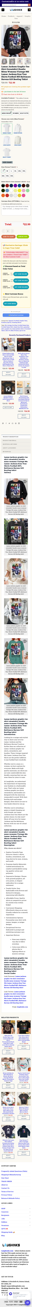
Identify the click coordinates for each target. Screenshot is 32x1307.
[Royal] (20, 185)
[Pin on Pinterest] (15, 423)
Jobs (3, 1219)
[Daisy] (20, 190)
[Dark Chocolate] (24, 185)
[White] (11, 190)
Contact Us (5, 1188)
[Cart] (29, 10)
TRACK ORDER (6, 1181)
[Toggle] (30, 1208)
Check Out (22, 236)
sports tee (22, 330)
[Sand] (15, 190)
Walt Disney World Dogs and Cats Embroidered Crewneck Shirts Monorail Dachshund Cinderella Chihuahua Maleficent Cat (23, 402)
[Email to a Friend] (12, 423)
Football (16, 320)
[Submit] (29, 5)
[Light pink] (24, 190)
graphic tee (8, 329)
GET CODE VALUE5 (21, 274)
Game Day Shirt (18, 327)
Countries (4, 1212)
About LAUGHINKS (9, 448)
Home (4, 16)
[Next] (27, 41)
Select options (8, 373)
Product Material (9, 440)
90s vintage (8, 325)
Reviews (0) (7, 451)
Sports (9, 322)
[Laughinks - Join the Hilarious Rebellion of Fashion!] (16, 10)
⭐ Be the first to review (16, 315)
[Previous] (4, 41)
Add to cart (8, 237)
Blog (3, 1235)
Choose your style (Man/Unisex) (12, 119)
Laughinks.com (7, 1251)
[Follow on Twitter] (5, 1295)
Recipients (5, 1215)
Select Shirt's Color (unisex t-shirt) (13, 181)
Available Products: (8, 98)
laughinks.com (22, 1007)
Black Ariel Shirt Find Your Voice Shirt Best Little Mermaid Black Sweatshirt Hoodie (8, 1110)
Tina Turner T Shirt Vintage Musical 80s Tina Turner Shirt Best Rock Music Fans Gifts (23, 1144)
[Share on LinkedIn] (19, 423)
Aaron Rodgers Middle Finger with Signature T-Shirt (8, 398)
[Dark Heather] (28, 185)
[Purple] (15, 185)
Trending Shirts (16, 322)
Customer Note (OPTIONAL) (10, 201)
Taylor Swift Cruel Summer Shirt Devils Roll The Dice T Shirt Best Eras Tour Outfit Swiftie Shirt (24, 1077)
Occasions (5, 1225)
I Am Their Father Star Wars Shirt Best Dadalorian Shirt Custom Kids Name (24, 1039)
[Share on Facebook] (6, 423)
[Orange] (3, 195)
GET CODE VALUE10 (21, 280)
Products (11, 16)
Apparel (19, 16)
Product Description (10, 436)
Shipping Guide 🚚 (8, 1232)
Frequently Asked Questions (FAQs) (14, 1171)
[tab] (16, 436)
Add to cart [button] (8, 407)
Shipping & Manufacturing (11, 1175)
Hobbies (4, 1222)
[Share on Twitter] (9, 423)
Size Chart (5, 1178)
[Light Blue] (7, 190)
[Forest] (3, 190)
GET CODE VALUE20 (21, 287)
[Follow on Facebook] (2, 1295)
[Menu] (3, 9)
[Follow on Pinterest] (7, 1295)
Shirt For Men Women (12, 330)
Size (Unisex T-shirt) (8, 167)
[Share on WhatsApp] (3, 423)
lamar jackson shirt (18, 329)
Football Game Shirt (7, 327)
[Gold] (20, 195)
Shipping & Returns (10, 444)
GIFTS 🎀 (4, 1229)
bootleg (14, 325)
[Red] (7, 195)
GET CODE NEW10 (10, 303)
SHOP (3, 1208)
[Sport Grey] (11, 195)
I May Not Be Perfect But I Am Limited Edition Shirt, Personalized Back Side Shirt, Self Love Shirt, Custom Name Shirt (8, 1041)
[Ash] (15, 195)
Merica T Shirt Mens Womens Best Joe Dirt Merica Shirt (24, 1110)
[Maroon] (7, 185)
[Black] (3, 185)
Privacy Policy (6, 1195)
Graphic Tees (23, 320)
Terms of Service (7, 1191)
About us (4, 1185)
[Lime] (28, 190)
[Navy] (11, 185)
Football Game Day (23, 325)
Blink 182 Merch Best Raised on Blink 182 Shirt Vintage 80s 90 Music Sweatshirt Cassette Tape (8, 1077)
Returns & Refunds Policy (10, 1198)
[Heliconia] (24, 195)
